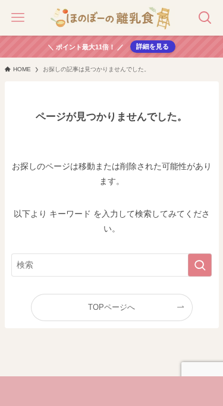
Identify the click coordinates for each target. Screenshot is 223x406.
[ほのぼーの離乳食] (111, 18)
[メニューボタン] (18, 18)
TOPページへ (111, 307)
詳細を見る (152, 46)
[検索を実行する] (200, 265)
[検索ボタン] (205, 18)
